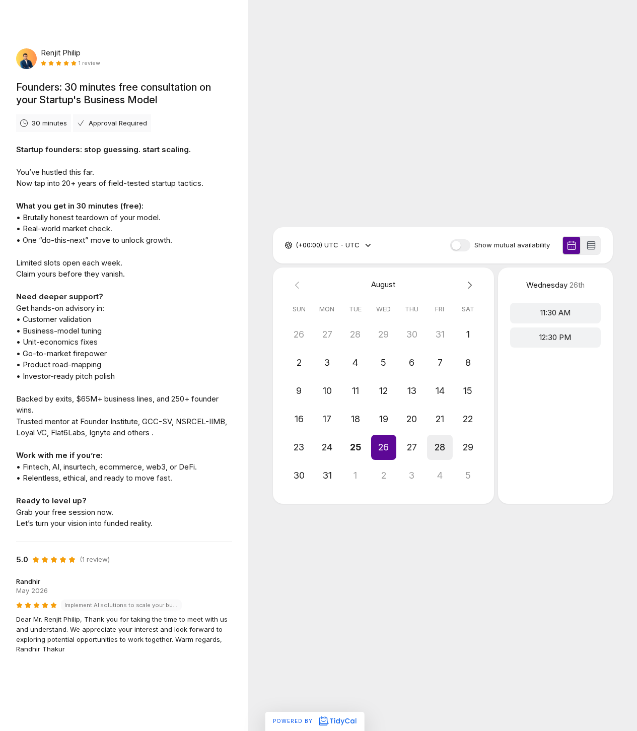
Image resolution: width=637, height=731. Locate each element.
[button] (383, 447)
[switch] (460, 245)
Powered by (294, 721)
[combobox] (297, 245)
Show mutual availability (512, 245)
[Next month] (468, 285)
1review (89, 63)
